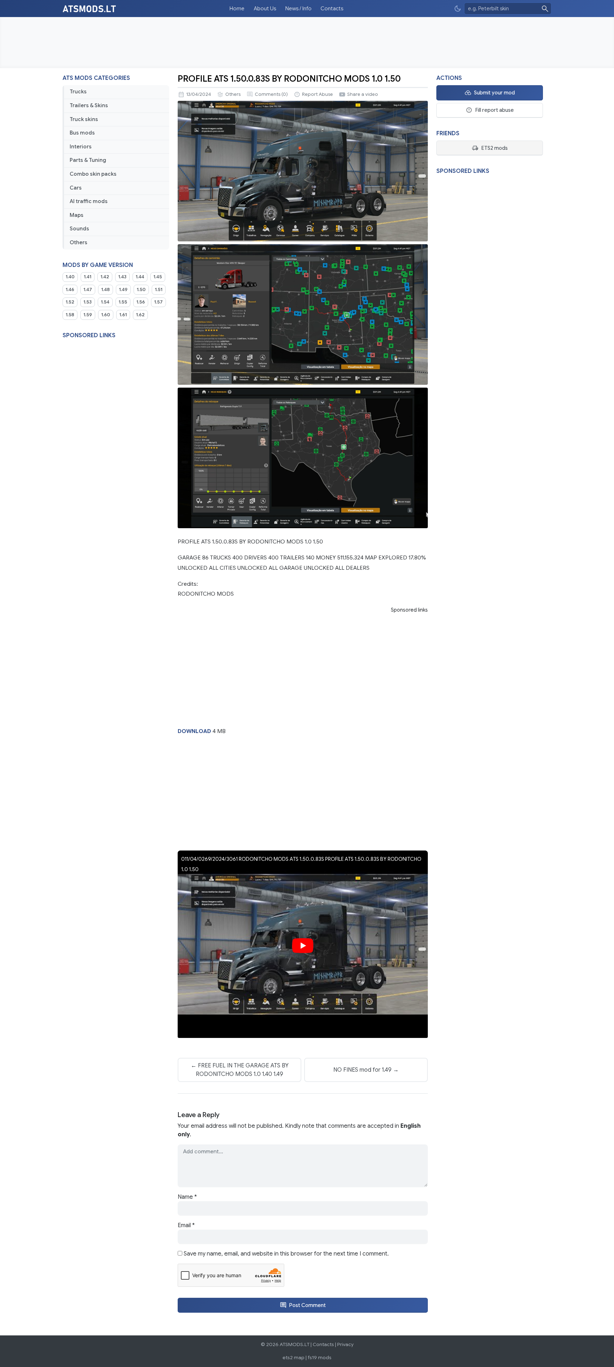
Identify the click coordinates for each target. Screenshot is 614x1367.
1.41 (87, 277)
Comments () (271, 94)
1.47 (88, 289)
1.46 (70, 289)
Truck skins (84, 119)
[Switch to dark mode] (457, 8)
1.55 (123, 302)
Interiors (81, 146)
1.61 (123, 315)
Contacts (332, 8)
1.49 (123, 289)
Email (186, 1225)
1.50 (141, 289)
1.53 (88, 302)
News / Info (298, 8)
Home (237, 8)
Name (187, 1197)
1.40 (70, 277)
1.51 (158, 289)
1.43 (122, 277)
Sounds (79, 228)
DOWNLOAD (194, 731)
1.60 (105, 315)
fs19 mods (320, 1358)
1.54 (105, 302)
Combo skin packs (93, 174)
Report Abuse (317, 94)
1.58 (70, 315)
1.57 (158, 302)
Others (78, 242)
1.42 (105, 277)
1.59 (88, 315)
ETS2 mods (494, 148)
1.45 (158, 277)
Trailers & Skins (89, 105)
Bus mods (82, 133)
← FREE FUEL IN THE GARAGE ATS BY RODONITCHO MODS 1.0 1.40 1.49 (240, 1070)
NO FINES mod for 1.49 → (366, 1069)
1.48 (105, 289)
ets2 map (293, 1358)
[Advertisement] (307, 43)
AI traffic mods (89, 201)
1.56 (140, 302)
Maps (77, 215)
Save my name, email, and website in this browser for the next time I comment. (286, 1253)
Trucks (78, 91)
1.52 (70, 302)
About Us (265, 8)
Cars (76, 188)
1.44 (140, 277)
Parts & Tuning (88, 160)
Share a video (362, 94)
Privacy (345, 1344)
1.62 (140, 315)
